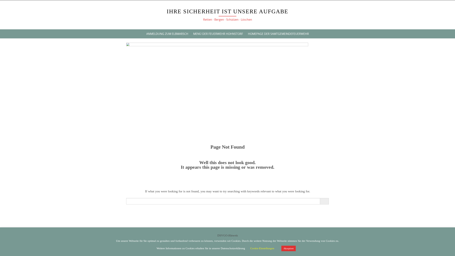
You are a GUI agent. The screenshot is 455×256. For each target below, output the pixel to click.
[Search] (324, 201)
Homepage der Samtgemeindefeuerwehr (278, 34)
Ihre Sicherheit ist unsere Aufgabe (227, 11)
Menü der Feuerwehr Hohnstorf (218, 34)
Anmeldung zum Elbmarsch (167, 34)
